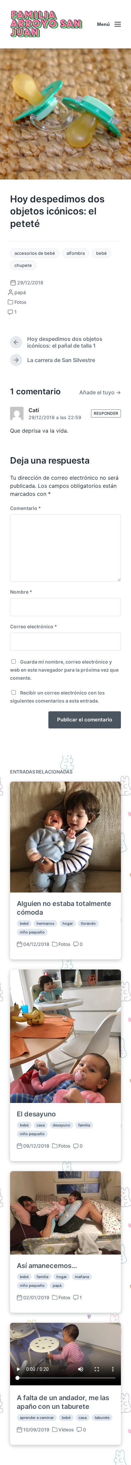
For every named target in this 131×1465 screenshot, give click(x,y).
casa (41, 1125)
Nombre (21, 592)
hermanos (45, 923)
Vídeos (66, 1429)
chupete (23, 265)
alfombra (76, 253)
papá (57, 1285)
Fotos (20, 302)
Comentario (25, 508)
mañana (82, 1276)
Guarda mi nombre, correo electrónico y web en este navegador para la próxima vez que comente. (64, 670)
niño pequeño (32, 932)
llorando (88, 923)
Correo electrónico (33, 626)
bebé (101, 253)
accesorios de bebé (34, 253)
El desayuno (36, 1114)
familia (84, 1125)
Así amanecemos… (47, 1266)
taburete (102, 1417)
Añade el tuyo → (100, 392)
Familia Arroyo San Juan (45, 24)
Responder (106, 413)
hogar (67, 923)
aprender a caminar (37, 1417)
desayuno (61, 1125)
